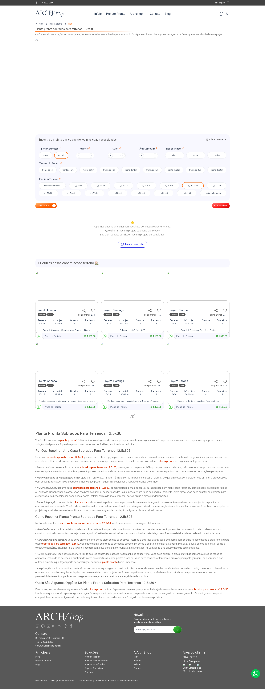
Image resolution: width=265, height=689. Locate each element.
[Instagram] (37, 626)
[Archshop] (49, 13)
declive (217, 155)
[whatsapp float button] (255, 673)
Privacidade (41, 680)
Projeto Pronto (115, 13)
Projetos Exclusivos (93, 668)
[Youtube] (54, 626)
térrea (45, 155)
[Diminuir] (79, 155)
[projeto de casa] (66, 289)
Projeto (47, 310)
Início (98, 13)
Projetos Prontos (43, 660)
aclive (195, 155)
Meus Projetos (190, 656)
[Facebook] (43, 626)
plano (174, 155)
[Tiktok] (65, 626)
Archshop (136, 13)
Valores (137, 664)
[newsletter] (177, 629)
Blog (168, 13)
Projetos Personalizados (96, 660)
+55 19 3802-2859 (44, 642)
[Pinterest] (70, 626)
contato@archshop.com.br (48, 645)
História (137, 660)
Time (136, 656)
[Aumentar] (91, 155)
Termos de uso (84, 680)
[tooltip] (60, 148)
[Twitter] (59, 626)
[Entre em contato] (221, 14)
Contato (155, 13)
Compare (88, 672)
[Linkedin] (48, 626)
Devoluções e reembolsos (62, 680)
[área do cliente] (227, 14)
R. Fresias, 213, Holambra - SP (50, 638)
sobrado (61, 155)
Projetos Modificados (94, 664)
